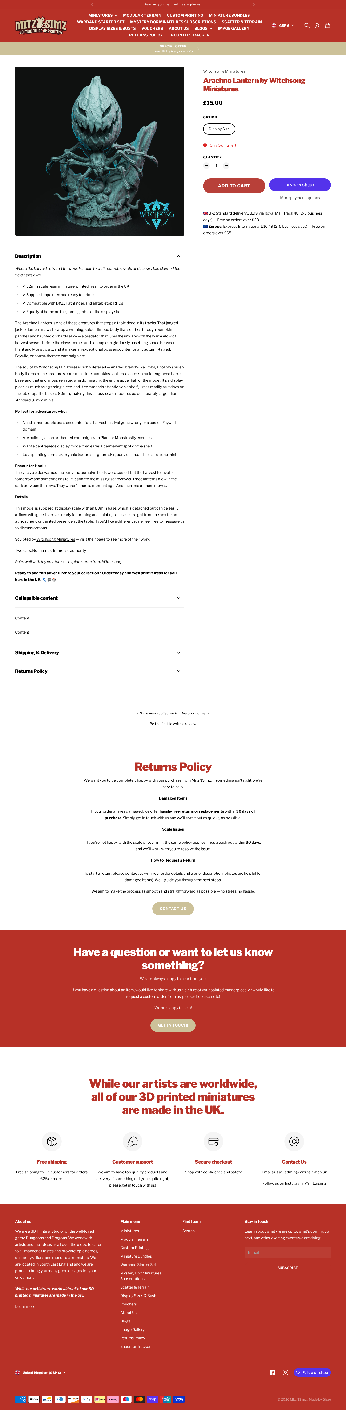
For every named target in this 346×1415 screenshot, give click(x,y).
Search (188, 1231)
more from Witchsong (101, 562)
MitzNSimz (298, 1399)
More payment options (300, 198)
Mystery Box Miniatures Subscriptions (140, 1276)
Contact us (173, 908)
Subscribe (288, 1268)
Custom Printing (134, 1248)
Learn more (25, 1306)
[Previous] (92, 4)
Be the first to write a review (173, 724)
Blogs (125, 1321)
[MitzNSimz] (41, 25)
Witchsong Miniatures (224, 71)
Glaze (326, 1399)
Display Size (219, 129)
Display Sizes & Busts (138, 1295)
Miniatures (129, 1231)
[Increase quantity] (226, 165)
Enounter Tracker (135, 1346)
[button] (173, 723)
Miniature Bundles (136, 1256)
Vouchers (128, 1304)
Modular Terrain (134, 1239)
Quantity (212, 157)
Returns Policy (132, 1338)
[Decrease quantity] (206, 165)
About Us (128, 1312)
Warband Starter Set (138, 1264)
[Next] (254, 4)
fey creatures (52, 562)
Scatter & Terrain (134, 1287)
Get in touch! (173, 1025)
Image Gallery (132, 1329)
